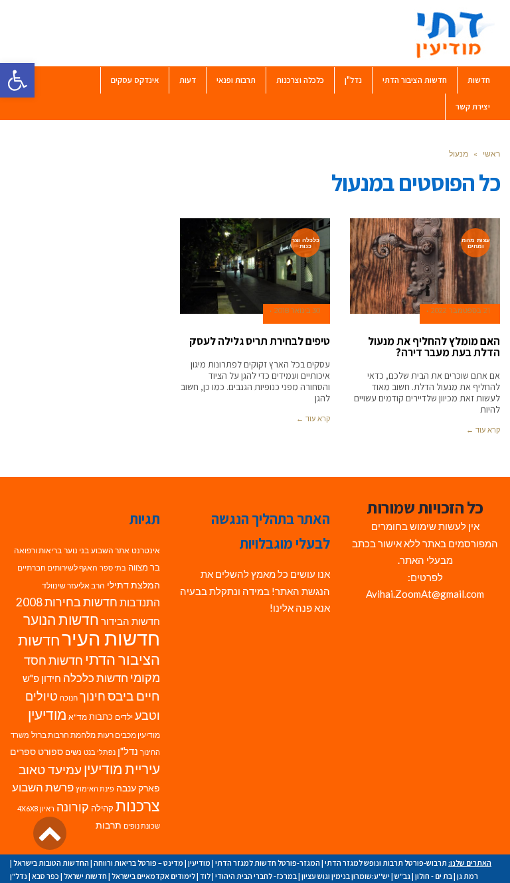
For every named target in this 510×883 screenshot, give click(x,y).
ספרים (23, 751)
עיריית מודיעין (122, 769)
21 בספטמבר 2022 (460, 310)
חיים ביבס (134, 695)
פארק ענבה (138, 788)
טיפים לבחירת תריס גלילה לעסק (259, 341)
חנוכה (69, 697)
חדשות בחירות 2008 (67, 602)
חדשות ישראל (85, 876)
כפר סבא (45, 876)
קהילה (102, 808)
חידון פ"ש (42, 678)
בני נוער (76, 550)
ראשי (491, 154)
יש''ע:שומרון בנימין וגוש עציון (345, 876)
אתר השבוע (110, 550)
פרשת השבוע (43, 787)
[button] (17, 80)
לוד (205, 876)
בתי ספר (113, 567)
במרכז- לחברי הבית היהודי (256, 876)
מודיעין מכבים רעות (129, 735)
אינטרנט (145, 550)
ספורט (50, 751)
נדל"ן (128, 751)
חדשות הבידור (130, 621)
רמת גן (467, 876)
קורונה (72, 807)
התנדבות (140, 602)
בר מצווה (144, 567)
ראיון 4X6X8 (35, 808)
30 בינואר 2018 (297, 310)
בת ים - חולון (433, 876)
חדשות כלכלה (95, 678)
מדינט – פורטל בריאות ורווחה (138, 863)
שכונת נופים (142, 825)
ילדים (124, 717)
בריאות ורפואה (38, 550)
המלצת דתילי (133, 584)
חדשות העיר (111, 637)
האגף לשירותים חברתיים (57, 568)
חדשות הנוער (61, 619)
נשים (73, 752)
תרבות (109, 825)
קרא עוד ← (483, 430)
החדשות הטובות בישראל (51, 863)
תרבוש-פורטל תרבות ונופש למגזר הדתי (386, 863)
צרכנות (138, 806)
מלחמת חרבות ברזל (63, 735)
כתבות (101, 716)
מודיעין (47, 714)
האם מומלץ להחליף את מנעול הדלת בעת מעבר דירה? (434, 347)
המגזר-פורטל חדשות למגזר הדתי (267, 863)
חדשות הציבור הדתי (89, 649)
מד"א (77, 717)
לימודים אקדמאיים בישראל (153, 876)
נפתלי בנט (100, 752)
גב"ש (402, 876)
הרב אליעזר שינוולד (73, 585)
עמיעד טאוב (50, 769)
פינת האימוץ (95, 788)
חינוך (93, 696)
